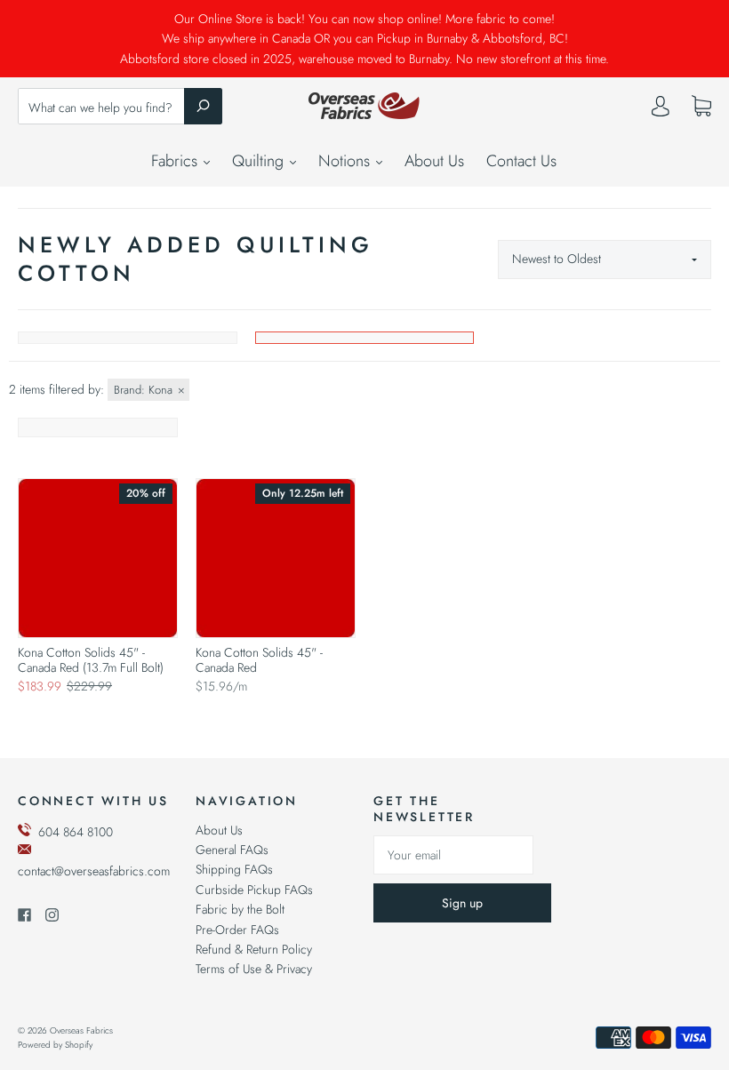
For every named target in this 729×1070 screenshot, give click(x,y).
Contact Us (521, 160)
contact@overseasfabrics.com (94, 871)
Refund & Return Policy (254, 949)
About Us (434, 160)
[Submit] (203, 106)
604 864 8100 (75, 832)
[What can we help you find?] (120, 107)
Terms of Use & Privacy (254, 969)
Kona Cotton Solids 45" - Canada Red (259, 660)
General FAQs (232, 849)
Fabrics (176, 160)
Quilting (260, 160)
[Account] (660, 110)
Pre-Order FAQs (237, 929)
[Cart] (701, 107)
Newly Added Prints (365, 337)
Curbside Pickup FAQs (254, 889)
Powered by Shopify (55, 1044)
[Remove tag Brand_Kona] (148, 390)
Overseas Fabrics (81, 1030)
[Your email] (453, 854)
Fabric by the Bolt (240, 909)
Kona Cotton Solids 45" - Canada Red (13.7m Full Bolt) (91, 660)
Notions (346, 160)
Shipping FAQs (234, 869)
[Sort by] (604, 259)
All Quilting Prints (127, 337)
